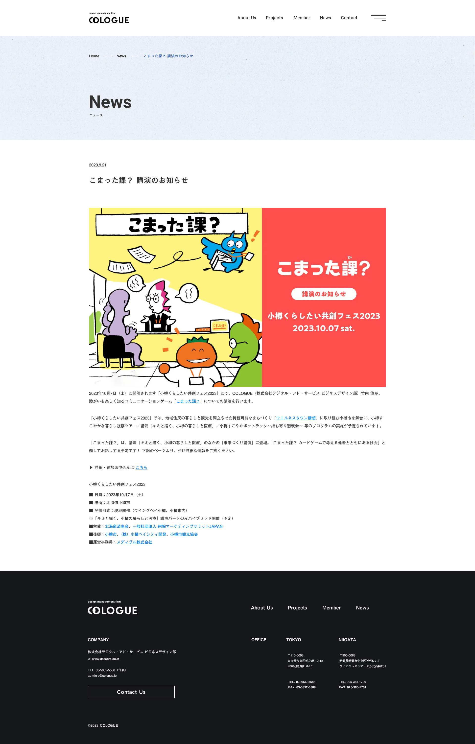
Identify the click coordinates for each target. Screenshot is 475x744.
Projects (274, 17)
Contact (349, 17)
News (325, 17)
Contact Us (131, 692)
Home (94, 56)
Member (302, 17)
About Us (247, 17)
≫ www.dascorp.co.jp (103, 659)
